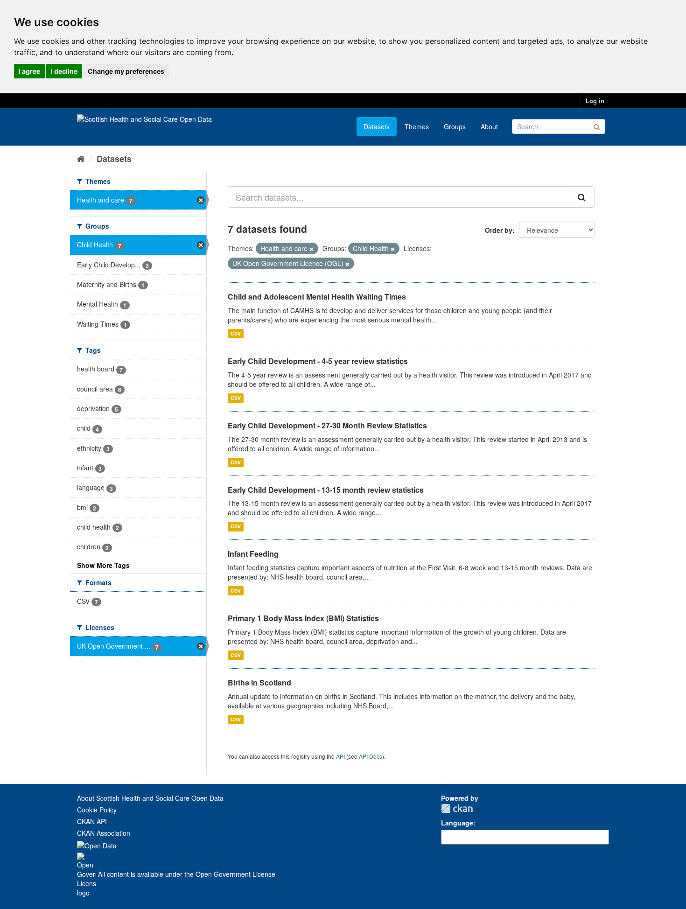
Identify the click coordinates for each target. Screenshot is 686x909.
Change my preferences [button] (126, 71)
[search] (582, 197)
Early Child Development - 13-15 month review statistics (326, 489)
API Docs (370, 756)
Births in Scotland (259, 682)
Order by (498, 230)
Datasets (377, 126)
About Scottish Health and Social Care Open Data (150, 798)
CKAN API (92, 821)
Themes (417, 126)
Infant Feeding (253, 553)
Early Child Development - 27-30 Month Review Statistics (327, 425)
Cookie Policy (97, 809)
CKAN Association (103, 833)
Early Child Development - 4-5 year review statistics (318, 361)
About (489, 126)
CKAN (457, 808)
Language (457, 822)
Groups (455, 126)
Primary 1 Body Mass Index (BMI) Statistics (303, 618)
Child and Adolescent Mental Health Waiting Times (317, 296)
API (340, 756)
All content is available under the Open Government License (185, 874)
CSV (236, 333)
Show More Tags (103, 565)
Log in (595, 100)
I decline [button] (64, 71)
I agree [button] (29, 71)
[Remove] (311, 248)
